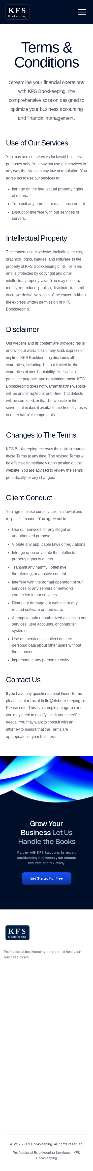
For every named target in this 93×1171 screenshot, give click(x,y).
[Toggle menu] (82, 12)
